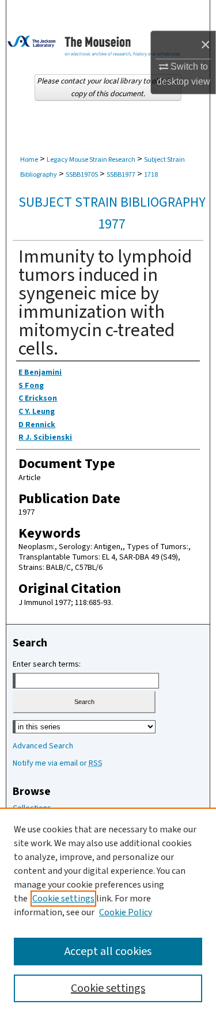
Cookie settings (63, 898)
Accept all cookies (108, 951)
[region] (108, 912)
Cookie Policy (125, 912)
